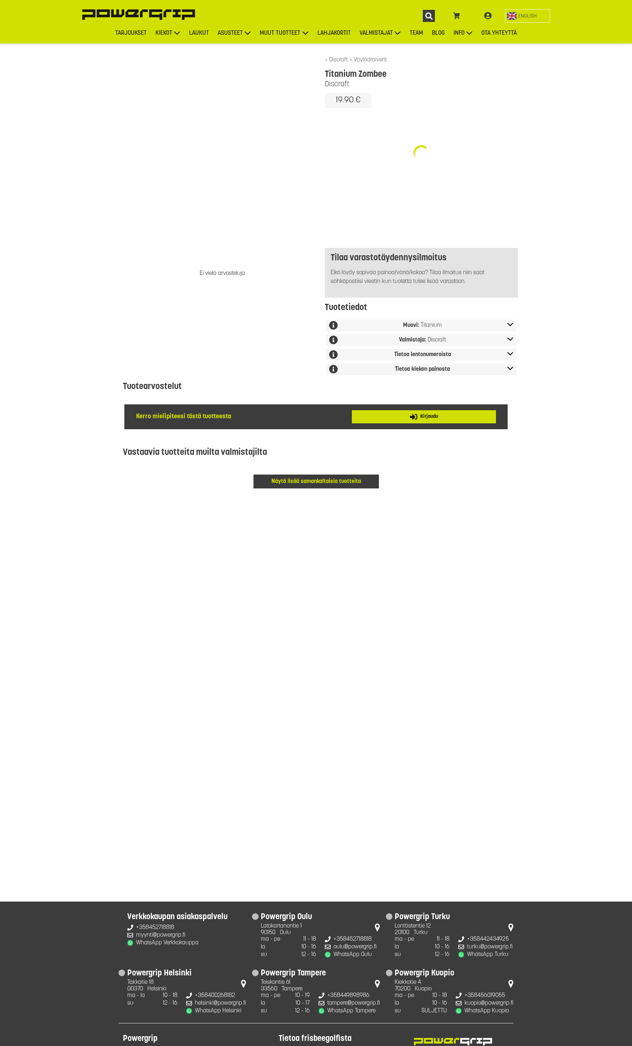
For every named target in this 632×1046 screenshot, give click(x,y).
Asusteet (230, 33)
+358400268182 (215, 995)
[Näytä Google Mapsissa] (377, 929)
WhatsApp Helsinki (218, 1011)
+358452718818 (155, 927)
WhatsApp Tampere (351, 1011)
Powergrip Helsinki (159, 974)
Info (459, 33)
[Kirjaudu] (487, 16)
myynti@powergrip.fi (160, 935)
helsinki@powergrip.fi (220, 1003)
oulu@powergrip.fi (355, 947)
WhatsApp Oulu (353, 955)
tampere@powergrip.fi (353, 1003)
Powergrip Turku (422, 917)
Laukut (199, 33)
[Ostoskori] (456, 16)
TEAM (416, 33)
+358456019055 (484, 995)
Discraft (339, 60)
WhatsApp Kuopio (486, 1011)
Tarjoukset (131, 33)
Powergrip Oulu (286, 917)
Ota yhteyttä (499, 33)
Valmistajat (376, 33)
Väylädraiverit (370, 60)
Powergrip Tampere (293, 974)
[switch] (527, 16)
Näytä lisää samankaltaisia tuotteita (316, 481)
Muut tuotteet (280, 33)
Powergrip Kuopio (424, 974)
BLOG (438, 33)
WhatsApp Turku (487, 955)
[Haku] (429, 15)
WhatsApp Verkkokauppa (167, 943)
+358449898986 (348, 995)
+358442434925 (488, 939)
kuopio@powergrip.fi (489, 1003)
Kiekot (163, 33)
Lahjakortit (334, 33)
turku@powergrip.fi (490, 947)
